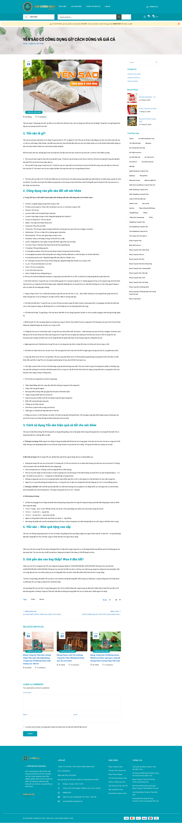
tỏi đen (145, 213)
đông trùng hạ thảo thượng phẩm (140, 268)
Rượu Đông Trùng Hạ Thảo (117, 793)
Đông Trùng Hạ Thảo (135, 240)
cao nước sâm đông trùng (146, 138)
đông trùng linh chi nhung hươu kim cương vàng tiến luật (142, 293)
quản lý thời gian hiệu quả (137, 199)
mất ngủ (131, 166)
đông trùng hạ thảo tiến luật (138, 273)
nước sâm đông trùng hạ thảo (138, 189)
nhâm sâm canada (134, 180)
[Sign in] (145, 17)
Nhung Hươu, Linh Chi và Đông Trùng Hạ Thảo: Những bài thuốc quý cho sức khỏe (70, 658)
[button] (39, 766)
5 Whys (131, 138)
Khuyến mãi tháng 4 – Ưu (147, 97)
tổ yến (33, 599)
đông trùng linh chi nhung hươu (139, 287)
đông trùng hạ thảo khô (136, 259)
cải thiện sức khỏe (135, 143)
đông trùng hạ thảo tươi (137, 277)
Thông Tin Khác (132, 81)
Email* (76, 714)
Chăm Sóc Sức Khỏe (36, 43)
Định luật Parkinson (135, 245)
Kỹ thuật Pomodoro (135, 152)
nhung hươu (143, 175)
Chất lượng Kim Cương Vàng (36, 766)
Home (25, 43)
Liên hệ (107, 6)
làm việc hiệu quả (134, 157)
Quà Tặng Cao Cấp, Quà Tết (118, 786)
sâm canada (145, 203)
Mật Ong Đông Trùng (115, 789)
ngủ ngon (132, 175)
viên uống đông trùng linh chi (138, 231)
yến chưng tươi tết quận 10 (138, 236)
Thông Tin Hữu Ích (133, 77)
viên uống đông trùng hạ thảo (138, 226)
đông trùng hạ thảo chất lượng (139, 250)
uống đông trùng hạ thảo (137, 222)
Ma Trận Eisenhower (148, 162)
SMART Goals (133, 203)
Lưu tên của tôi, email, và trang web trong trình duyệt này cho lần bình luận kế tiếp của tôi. (56, 727)
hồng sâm (148, 143)
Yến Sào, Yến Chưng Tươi (117, 770)
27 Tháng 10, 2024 (145, 124)
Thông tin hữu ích (93, 6)
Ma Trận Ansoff (149, 157)
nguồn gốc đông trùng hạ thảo (138, 171)
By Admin (28, 117)
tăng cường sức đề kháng (147, 208)
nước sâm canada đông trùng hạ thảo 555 (142, 185)
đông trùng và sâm (135, 299)
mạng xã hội (29, 794)
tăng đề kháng (133, 213)
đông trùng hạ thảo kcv (136, 254)
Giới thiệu (62, 6)
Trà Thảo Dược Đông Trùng (117, 778)
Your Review (27, 692)
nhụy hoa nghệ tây (150, 180)
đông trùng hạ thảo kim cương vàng (140, 264)
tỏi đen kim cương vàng (136, 217)
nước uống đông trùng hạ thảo (139, 194)
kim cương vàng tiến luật (137, 148)
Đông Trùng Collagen (115, 774)
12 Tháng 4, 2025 (144, 100)
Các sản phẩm (76, 6)
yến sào (41, 599)
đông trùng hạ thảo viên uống (138, 282)
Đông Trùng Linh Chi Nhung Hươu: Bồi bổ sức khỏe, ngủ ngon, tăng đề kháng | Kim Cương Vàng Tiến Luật (105, 658)
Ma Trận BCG (133, 162)
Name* (25, 714)
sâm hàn (131, 208)
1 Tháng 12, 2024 (144, 111)
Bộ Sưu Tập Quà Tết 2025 (147, 108)
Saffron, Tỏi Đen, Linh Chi (116, 782)
